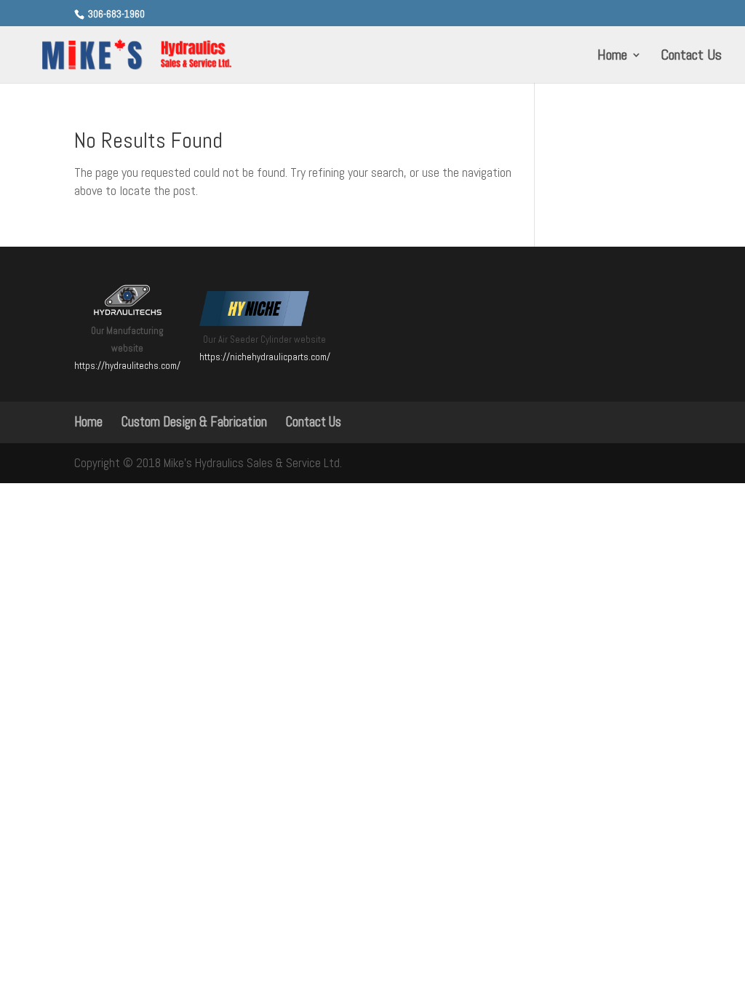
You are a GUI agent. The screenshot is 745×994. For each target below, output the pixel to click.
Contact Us (691, 56)
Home (612, 56)
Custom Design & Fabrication (194, 422)
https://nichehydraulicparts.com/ (264, 357)
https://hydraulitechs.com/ (127, 365)
